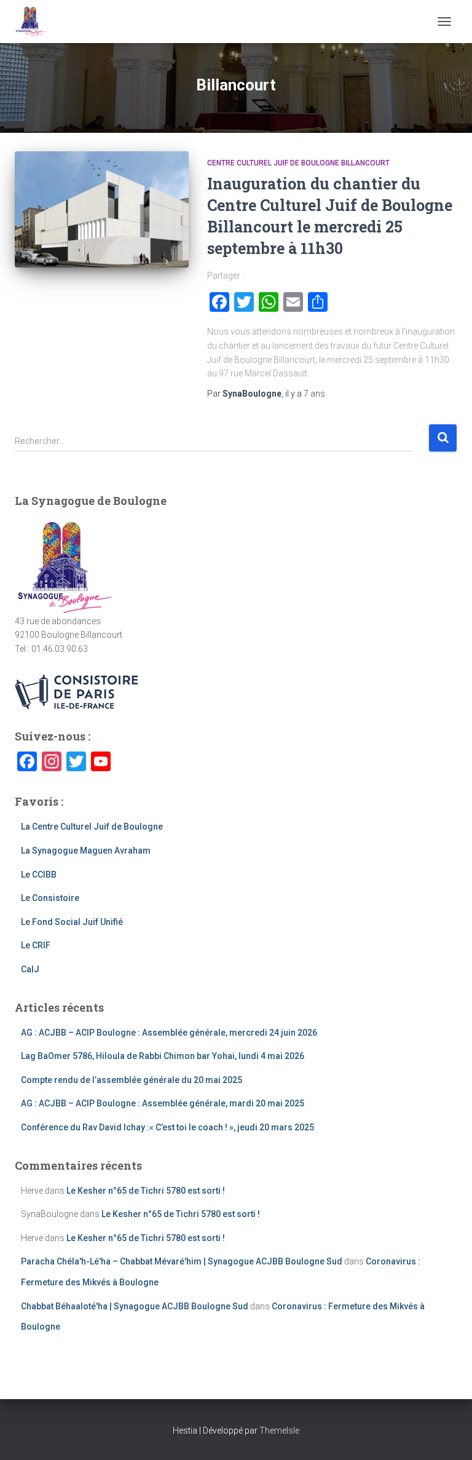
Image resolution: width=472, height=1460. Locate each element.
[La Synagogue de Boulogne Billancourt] (35, 21)
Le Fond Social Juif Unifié (72, 922)
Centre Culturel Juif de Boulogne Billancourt (298, 163)
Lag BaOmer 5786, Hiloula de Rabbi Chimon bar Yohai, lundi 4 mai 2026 (162, 1056)
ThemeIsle (279, 1430)
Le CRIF (35, 945)
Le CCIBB (39, 874)
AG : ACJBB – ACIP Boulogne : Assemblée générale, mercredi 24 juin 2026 (169, 1032)
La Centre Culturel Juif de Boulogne (92, 826)
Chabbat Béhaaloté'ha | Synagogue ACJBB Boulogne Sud (134, 1306)
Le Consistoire (50, 898)
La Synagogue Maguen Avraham (86, 850)
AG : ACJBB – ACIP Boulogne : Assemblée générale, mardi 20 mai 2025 (162, 1103)
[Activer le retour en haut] (447, 1435)
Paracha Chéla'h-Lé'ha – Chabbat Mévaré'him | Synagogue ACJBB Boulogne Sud (181, 1261)
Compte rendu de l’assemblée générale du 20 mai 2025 (131, 1080)
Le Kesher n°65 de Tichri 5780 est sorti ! (145, 1191)
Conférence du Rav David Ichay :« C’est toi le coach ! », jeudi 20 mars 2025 (167, 1127)
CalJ (30, 969)
